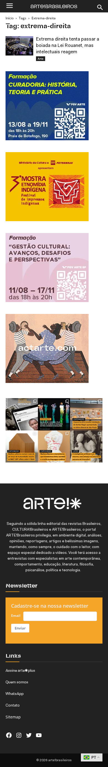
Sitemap (13, 717)
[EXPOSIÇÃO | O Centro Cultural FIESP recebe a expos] (54, 414)
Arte (40, 58)
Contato (13, 705)
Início (10, 18)
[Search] (100, 7)
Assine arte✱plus (20, 670)
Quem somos (17, 681)
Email (15, 615)
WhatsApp (15, 693)
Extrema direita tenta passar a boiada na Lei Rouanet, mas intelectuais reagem (67, 45)
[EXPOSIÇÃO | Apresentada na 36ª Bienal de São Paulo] (86, 414)
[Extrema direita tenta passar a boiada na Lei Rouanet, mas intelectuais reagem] (19, 45)
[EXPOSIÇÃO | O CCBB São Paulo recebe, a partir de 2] (54, 446)
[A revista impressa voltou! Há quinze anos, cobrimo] (22, 414)
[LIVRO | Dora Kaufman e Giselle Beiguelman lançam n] (86, 446)
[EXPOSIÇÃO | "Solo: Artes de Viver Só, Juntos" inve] (22, 446)
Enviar (20, 628)
